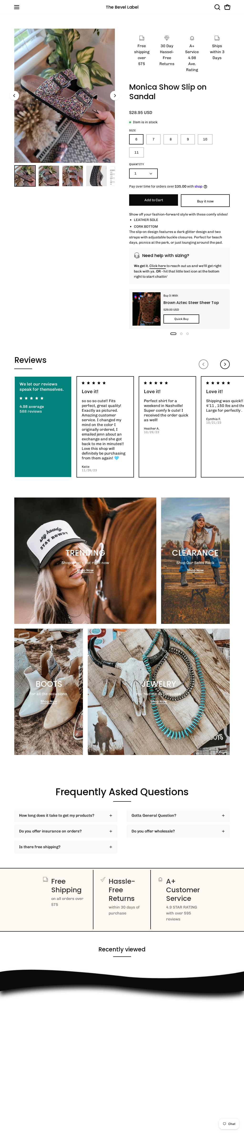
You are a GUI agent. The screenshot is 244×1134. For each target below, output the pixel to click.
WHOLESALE (25, 1024)
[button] (217, 7)
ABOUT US (23, 1077)
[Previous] (14, 95)
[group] (122, 426)
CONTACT (22, 1016)
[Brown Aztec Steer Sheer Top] (146, 309)
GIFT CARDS (25, 1069)
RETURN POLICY (29, 1008)
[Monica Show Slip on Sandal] (25, 176)
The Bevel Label (122, 7)
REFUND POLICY (29, 1000)
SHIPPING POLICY (30, 1039)
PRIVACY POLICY (29, 1047)
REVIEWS (22, 1032)
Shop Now (85, 570)
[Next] (115, 95)
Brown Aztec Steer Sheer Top (191, 302)
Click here (157, 266)
